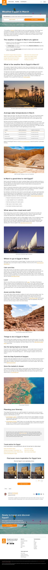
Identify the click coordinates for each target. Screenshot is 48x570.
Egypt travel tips (14, 372)
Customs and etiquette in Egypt (10, 453)
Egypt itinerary (27, 77)
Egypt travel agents (23, 433)
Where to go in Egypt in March (30, 56)
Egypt (12, 30)
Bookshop (22, 542)
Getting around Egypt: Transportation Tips (12, 450)
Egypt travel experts (25, 141)
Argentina (35, 548)
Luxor (28, 282)
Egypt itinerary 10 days (11, 421)
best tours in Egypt (11, 362)
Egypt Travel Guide (24, 483)
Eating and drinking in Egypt (9, 448)
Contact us (22, 543)
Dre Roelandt (15, 493)
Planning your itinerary (29, 59)
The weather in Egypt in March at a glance (12, 54)
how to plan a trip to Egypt (37, 195)
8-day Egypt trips (34, 298)
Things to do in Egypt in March (30, 58)
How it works (11, 1)
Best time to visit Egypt (29, 450)
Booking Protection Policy (25, 555)
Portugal (35, 542)
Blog (21, 547)
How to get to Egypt (28, 448)
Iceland (35, 544)
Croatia (35, 543)
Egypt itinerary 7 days (11, 416)
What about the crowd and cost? (31, 54)
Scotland (35, 547)
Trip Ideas (17, 1)
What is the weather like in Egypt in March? (13, 56)
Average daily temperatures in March (11, 58)
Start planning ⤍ (9, 525)
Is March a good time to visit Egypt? (11, 59)
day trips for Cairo (15, 276)
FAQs (22, 544)
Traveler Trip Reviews (24, 554)
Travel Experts (23, 1)
